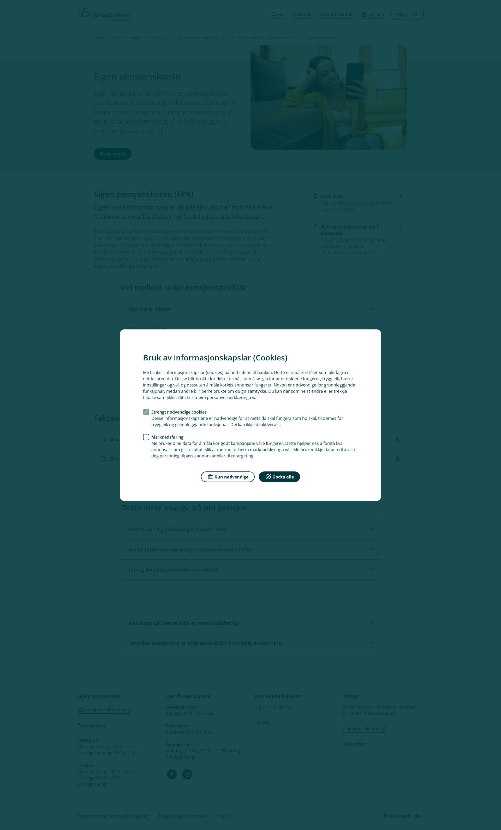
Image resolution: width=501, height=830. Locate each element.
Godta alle (283, 476)
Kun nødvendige (231, 476)
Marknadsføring (167, 437)
